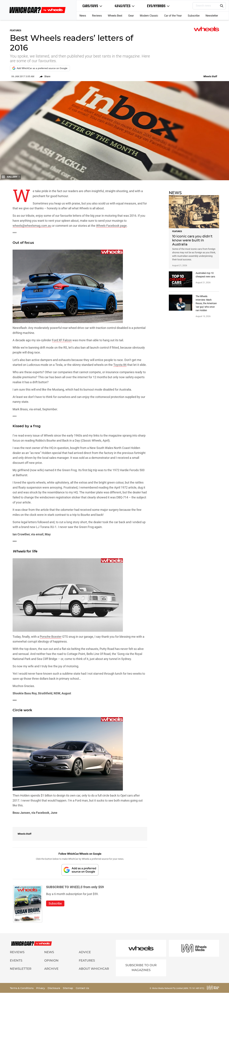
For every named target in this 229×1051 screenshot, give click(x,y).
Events (16, 960)
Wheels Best (115, 15)
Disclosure (54, 988)
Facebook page (116, 225)
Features (87, 960)
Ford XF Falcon (62, 340)
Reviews (97, 15)
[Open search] (221, 6)
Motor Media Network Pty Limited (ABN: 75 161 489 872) (178, 988)
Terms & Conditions (22, 988)
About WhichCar (94, 969)
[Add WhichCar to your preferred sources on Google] (80, 870)
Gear (131, 15)
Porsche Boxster (51, 636)
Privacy (41, 988)
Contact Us (82, 988)
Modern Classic (149, 15)
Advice (85, 952)
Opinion (51, 960)
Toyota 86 (120, 364)
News (82, 15)
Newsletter (212, 15)
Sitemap (68, 988)
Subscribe (193, 15)
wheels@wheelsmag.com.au (32, 225)
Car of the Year (173, 15)
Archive (51, 969)
